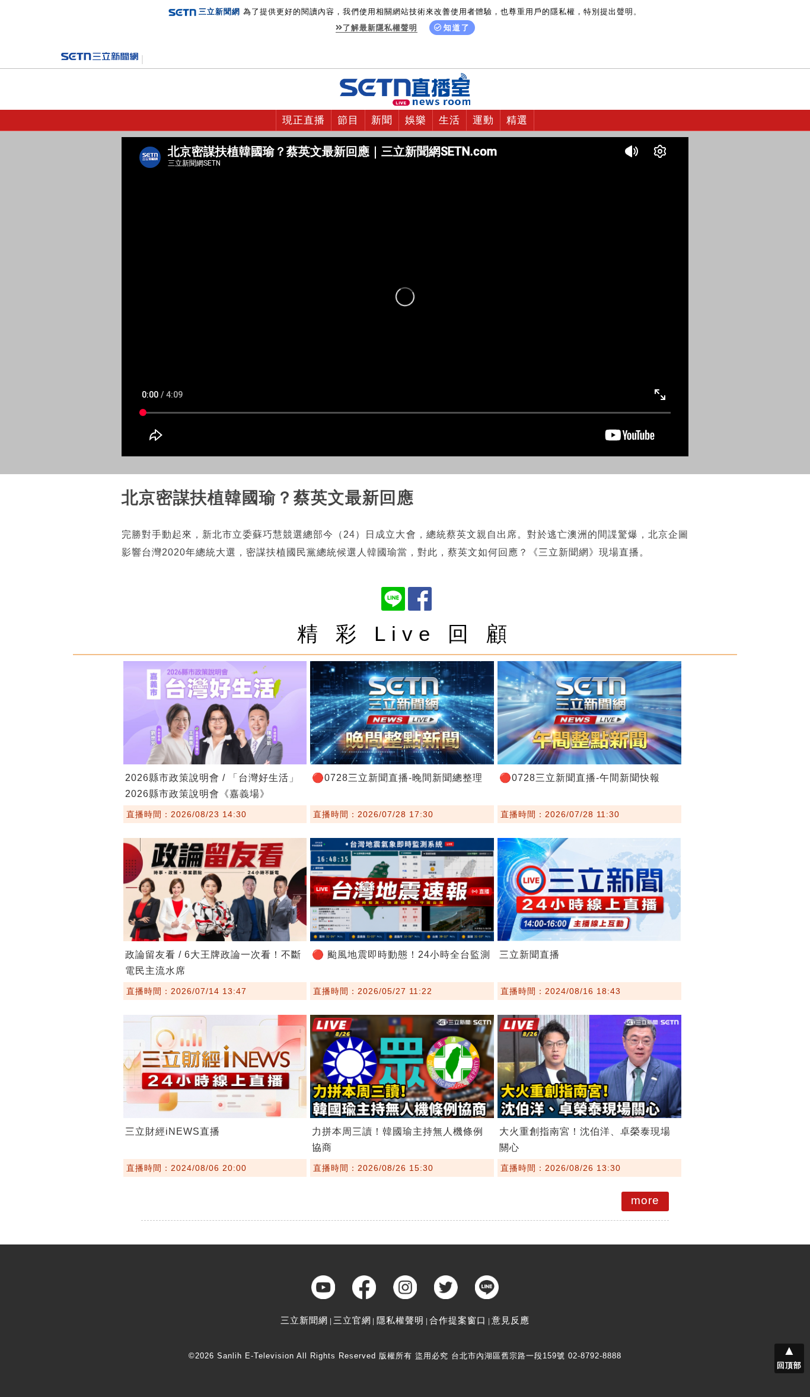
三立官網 (352, 1320)
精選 (517, 120)
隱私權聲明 (400, 1320)
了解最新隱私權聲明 (380, 27)
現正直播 (303, 120)
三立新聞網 (304, 1320)
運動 (483, 120)
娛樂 (415, 120)
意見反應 (511, 1320)
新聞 (382, 120)
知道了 (457, 27)
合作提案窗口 (457, 1320)
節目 (348, 120)
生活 (449, 120)
